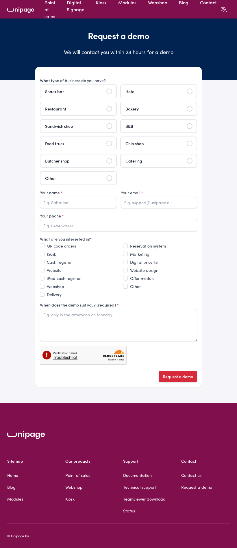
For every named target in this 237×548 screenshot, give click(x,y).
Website (54, 270)
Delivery (54, 294)
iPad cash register (64, 278)
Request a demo (178, 376)
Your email (132, 192)
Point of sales (77, 475)
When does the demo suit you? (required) (79, 305)
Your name (51, 192)
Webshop (55, 286)
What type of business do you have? (73, 80)
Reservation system (148, 246)
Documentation (137, 475)
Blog (11, 487)
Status (129, 511)
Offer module (142, 278)
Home (12, 475)
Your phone (52, 216)
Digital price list (144, 262)
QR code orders (61, 246)
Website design (144, 270)
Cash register (59, 262)
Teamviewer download (144, 499)
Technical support (139, 487)
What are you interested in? (65, 239)
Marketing (139, 254)
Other (135, 286)
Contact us (191, 475)
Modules (15, 499)
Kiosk (51, 254)
